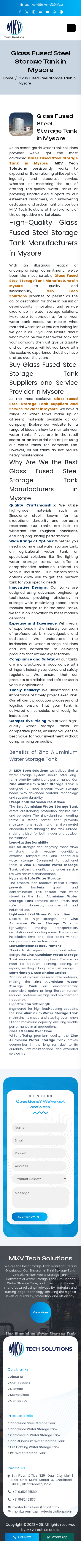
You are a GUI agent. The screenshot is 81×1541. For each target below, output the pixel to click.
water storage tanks (29, 561)
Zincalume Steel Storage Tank (33, 1423)
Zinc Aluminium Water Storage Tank (37, 1441)
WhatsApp (59, 1537)
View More (40, 1312)
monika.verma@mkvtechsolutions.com (42, 1511)
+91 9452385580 (25, 1492)
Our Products (20, 1383)
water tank (52, 147)
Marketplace (19, 1395)
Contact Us (18, 1401)
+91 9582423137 (24, 1499)
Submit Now (26, 1217)
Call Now (24, 1537)
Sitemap (16, 1389)
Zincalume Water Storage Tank (33, 1429)
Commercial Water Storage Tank (35, 1435)
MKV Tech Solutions (26, 209)
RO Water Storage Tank (28, 1453)
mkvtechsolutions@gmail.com (36, 1507)
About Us (17, 1377)
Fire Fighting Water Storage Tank (34, 1447)
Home (8, 78)
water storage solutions (56, 311)
